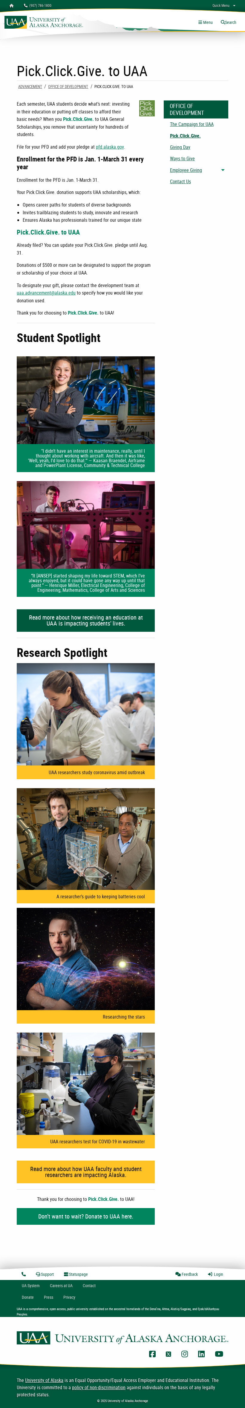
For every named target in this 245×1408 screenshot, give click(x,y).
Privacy (69, 1297)
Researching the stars (124, 1016)
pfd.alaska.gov (110, 147)
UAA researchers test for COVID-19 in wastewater (97, 1141)
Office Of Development (68, 86)
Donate (28, 1297)
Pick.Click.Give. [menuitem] (185, 136)
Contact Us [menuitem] (180, 181)
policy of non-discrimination (98, 1387)
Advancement (30, 86)
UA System (31, 1285)
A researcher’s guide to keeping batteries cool (100, 896)
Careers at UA (61, 1285)
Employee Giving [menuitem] (186, 170)
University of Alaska (44, 1380)
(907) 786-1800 (39, 5)
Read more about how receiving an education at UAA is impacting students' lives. (86, 620)
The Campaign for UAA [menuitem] (192, 124)
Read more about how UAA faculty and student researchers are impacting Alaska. (86, 1172)
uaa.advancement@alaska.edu (46, 292)
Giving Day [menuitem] (180, 147)
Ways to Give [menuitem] (182, 158)
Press (48, 1297)
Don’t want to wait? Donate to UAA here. (85, 1216)
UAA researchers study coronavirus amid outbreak (97, 772)
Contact (89, 1285)
